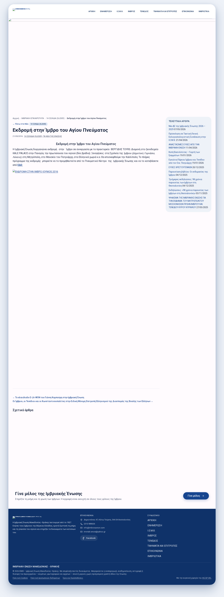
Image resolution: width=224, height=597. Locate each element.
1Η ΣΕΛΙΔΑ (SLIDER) (38, 124)
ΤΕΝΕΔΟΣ (144, 11)
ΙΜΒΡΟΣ (131, 11)
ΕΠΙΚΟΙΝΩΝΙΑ (188, 11)
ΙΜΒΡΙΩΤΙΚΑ (204, 11)
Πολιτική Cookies (20, 578)
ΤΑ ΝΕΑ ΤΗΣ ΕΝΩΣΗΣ (52, 136)
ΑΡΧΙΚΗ (91, 11)
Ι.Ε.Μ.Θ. (120, 11)
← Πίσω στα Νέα (20, 124)
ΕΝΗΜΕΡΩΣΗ (106, 11)
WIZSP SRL (206, 578)
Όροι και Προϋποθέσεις (73, 578)
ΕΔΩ (20, 165)
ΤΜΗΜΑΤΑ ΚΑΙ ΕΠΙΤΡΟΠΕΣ (165, 11)
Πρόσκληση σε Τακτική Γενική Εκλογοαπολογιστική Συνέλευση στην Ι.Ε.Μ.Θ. (187, 136)
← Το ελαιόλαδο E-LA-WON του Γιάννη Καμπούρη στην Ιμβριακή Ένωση (48, 397)
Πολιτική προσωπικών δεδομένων (45, 578)
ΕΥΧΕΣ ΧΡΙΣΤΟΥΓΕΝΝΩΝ (180, 167)
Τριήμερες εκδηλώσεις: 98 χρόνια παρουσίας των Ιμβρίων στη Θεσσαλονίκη (185, 182)
